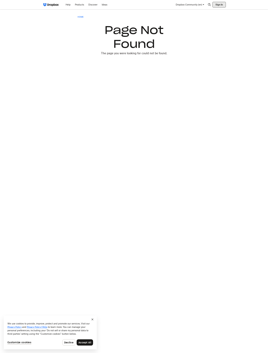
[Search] (209, 4)
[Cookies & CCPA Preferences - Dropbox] (50, 332)
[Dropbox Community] (51, 5)
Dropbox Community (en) (189, 4)
